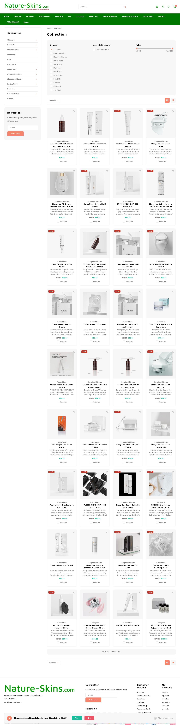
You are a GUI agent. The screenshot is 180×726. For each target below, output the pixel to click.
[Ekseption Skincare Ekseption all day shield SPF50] (94, 183)
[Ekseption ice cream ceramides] (160, 424)
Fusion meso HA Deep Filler (62, 265)
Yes (76, 718)
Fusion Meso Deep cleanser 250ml (61, 626)
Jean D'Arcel (58, 64)
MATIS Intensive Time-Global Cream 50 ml (95, 626)
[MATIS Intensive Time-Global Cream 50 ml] (94, 604)
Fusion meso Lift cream (95, 324)
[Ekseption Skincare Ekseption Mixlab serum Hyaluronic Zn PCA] (62, 123)
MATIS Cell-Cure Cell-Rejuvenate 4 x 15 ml (161, 626)
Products (30, 16)
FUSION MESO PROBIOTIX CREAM (161, 265)
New (69, 16)
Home (6, 16)
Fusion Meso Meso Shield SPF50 (127, 145)
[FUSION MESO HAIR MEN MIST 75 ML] (94, 484)
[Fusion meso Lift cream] (94, 303)
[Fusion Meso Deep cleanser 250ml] (62, 604)
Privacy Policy (142, 705)
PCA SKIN (57, 79)
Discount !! (80, 16)
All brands (57, 50)
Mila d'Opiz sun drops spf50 (62, 446)
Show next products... (111, 652)
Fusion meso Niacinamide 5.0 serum (62, 506)
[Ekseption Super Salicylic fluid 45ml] (128, 484)
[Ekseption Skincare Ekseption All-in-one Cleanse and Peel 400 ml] (62, 183)
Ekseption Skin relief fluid (128, 566)
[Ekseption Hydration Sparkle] (160, 364)
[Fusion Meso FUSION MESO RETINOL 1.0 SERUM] (128, 183)
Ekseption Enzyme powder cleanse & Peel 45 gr (95, 566)
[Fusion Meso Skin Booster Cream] (94, 424)
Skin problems (44, 16)
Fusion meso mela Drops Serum (61, 385)
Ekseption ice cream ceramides (160, 446)
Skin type (17, 16)
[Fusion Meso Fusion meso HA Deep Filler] (62, 243)
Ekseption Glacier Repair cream (128, 446)
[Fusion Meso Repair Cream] (62, 303)
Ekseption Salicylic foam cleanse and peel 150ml (160, 205)
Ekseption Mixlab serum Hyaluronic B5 (127, 385)
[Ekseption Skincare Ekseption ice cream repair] (160, 123)
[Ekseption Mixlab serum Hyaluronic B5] (128, 364)
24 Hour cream (102, 50)
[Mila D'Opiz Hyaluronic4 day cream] (160, 303)
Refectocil (57, 86)
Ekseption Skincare (130, 16)
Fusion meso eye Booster (128, 625)
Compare (63, 161)
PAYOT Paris (58, 75)
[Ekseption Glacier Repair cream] (128, 424)
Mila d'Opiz (93, 16)
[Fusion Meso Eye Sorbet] (62, 544)
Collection (57, 29)
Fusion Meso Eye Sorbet (61, 565)
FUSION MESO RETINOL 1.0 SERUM (127, 205)
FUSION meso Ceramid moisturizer (127, 325)
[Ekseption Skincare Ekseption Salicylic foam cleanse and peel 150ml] (160, 183)
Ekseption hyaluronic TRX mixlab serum (95, 385)
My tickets (165, 699)
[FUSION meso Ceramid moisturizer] (128, 303)
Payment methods (143, 709)
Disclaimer (141, 702)
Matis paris (57, 68)
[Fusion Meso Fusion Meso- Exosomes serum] (94, 123)
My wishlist (166, 702)
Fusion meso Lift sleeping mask (161, 566)
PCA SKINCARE (13, 22)
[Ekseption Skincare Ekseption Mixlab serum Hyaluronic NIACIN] (94, 243)
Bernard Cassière (110, 16)
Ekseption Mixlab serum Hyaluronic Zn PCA (61, 145)
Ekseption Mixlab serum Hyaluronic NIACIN (95, 265)
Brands (26, 22)
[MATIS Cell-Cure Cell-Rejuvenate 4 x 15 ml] (160, 604)
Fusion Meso (148, 16)
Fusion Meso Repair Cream (62, 325)
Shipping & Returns (144, 712)
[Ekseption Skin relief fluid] (128, 544)
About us (140, 692)
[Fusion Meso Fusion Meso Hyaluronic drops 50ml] (128, 243)
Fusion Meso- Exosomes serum (95, 145)
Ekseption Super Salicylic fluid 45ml (128, 506)
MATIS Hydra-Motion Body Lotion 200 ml (160, 506)
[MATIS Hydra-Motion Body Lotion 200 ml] (160, 484)
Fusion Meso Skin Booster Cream (95, 446)
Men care (59, 16)
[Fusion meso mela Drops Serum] (62, 364)
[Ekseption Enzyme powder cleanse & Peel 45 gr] (94, 544)
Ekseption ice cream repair (160, 145)
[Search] (124, 6)
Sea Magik (57, 90)
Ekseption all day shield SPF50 (95, 205)
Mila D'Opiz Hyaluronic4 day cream (161, 325)
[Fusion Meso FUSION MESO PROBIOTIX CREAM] (160, 243)
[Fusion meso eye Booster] (128, 604)
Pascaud (161, 16)
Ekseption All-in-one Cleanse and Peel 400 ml (61, 205)
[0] (175, 7)
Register (165, 692)
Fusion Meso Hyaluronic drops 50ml (128, 265)
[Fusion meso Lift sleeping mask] (160, 544)
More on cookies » (165, 718)
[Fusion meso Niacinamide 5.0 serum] (62, 484)
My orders (165, 695)
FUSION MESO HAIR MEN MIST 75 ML (95, 506)
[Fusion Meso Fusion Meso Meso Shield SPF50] (128, 123)
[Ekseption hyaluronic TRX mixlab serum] (94, 364)
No (89, 718)
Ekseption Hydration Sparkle (160, 385)
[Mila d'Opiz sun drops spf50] (62, 424)
